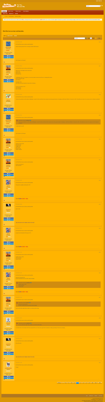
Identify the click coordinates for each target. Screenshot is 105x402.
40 (65, 382)
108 (95, 382)
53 (86, 382)
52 (83, 382)
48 (71, 382)
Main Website (26, 11)
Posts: (7, 53)
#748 (100, 318)
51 (80, 382)
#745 (100, 252)
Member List (11, 13)
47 (68, 382)
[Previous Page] (95, 38)
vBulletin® (96, 399)
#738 (100, 94)
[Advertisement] (52, 26)
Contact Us (91, 395)
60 (89, 382)
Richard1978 (8, 47)
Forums (4, 11)
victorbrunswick (8, 368)
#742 (100, 180)
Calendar (16, 13)
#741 (100, 159)
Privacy (96, 395)
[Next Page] (96, 38)
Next (100, 382)
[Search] (101, 6)
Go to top (100, 395)
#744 (100, 228)
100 (92, 382)
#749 (100, 338)
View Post (30, 120)
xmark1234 (8, 209)
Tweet (9, 57)
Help (87, 395)
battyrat (8, 100)
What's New (10, 11)
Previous (59, 382)
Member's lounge (17, 16)
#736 (100, 42)
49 (74, 382)
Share (9, 55)
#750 (100, 362)
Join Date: (6, 52)
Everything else (11, 16)
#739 (100, 115)
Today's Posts (18, 11)
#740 (100, 139)
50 (77, 382)
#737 (100, 66)
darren (8, 185)
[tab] (4, 36)
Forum (6, 16)
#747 (100, 297)
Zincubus (8, 323)
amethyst (8, 71)
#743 (100, 204)
